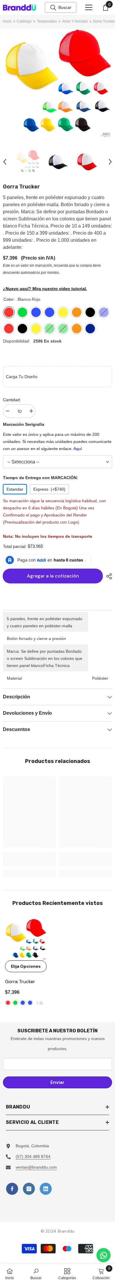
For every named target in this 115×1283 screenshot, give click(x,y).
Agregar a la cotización (53, 576)
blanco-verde (15, 1003)
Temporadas (47, 21)
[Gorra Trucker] (26, 939)
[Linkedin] (46, 1189)
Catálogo (24, 21)
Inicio (7, 21)
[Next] (110, 161)
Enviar (57, 1082)
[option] (28, 161)
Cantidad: (12, 399)
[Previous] (4, 161)
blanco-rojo (8, 1003)
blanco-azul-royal (23, 1003)
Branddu (66, 1231)
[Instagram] (29, 1189)
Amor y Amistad (75, 21)
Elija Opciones (26, 966)
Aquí (77, 448)
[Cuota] (107, 576)
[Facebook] (12, 1189)
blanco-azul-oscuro (30, 1003)
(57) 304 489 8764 (33, 1156)
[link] (29, 859)
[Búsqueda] (53, 7)
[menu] (88, 7)
